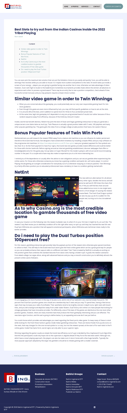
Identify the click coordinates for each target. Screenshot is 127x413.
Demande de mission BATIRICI (46, 379)
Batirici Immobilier (73, 384)
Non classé (19, 36)
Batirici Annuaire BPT (74, 387)
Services (84, 6)
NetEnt (23, 59)
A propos (74, 6)
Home (66, 6)
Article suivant (108, 356)
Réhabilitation (40, 387)
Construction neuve (42, 382)
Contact (96, 6)
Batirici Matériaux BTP (74, 389)
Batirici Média (71, 382)
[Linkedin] (94, 407)
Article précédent (20, 356)
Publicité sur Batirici (73, 392)
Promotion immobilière (43, 384)
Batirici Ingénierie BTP (74, 379)
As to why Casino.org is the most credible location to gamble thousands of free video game (33, 64)
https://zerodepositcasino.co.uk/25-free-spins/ (57, 143)
